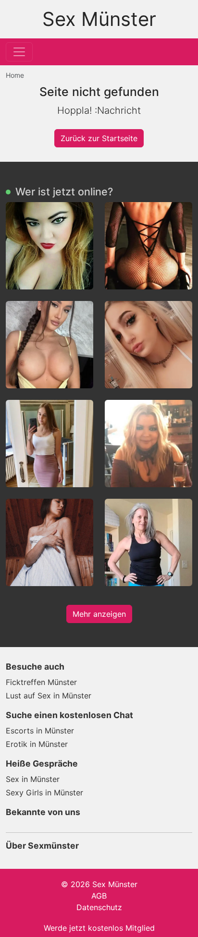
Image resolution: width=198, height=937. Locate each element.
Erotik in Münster (37, 744)
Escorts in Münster (40, 730)
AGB (99, 896)
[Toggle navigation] (19, 51)
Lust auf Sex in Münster (48, 695)
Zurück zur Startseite (99, 138)
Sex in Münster (33, 779)
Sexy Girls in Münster (44, 792)
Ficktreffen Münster (41, 682)
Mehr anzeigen (99, 614)
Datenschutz (99, 907)
